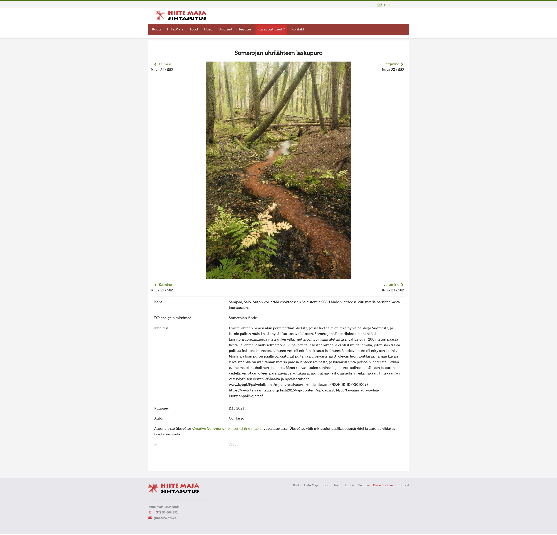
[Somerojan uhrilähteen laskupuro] (278, 276)
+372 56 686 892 (166, 512)
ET (380, 5)
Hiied (208, 29)
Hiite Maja (175, 29)
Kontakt (297, 29)
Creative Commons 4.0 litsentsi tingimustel (227, 429)
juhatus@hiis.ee (165, 518)
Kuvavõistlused (270, 29)
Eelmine (165, 64)
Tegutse (244, 29)
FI (385, 5)
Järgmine (391, 64)
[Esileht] (181, 19)
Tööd (194, 29)
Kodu (156, 29)
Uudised (225, 29)
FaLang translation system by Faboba (166, 465)
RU (391, 5)
